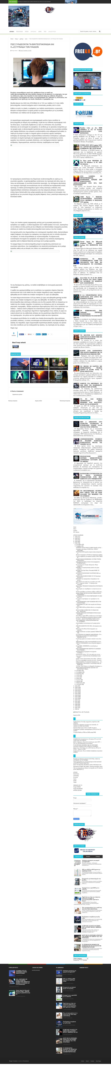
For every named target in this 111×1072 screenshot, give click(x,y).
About (74, 528)
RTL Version (76, 532)
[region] (21, 209)
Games (40, 31)
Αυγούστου (79, 673)
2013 (76, 698)
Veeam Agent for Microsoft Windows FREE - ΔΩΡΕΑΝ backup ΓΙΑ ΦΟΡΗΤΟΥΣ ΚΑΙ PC (91, 244)
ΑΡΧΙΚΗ (12, 31)
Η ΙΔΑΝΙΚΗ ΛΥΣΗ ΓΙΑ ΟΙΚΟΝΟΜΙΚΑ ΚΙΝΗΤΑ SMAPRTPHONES (21, 972)
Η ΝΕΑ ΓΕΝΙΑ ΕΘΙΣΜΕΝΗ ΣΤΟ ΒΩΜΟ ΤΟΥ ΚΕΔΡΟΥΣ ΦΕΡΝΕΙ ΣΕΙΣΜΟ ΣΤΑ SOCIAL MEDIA (35, 1)
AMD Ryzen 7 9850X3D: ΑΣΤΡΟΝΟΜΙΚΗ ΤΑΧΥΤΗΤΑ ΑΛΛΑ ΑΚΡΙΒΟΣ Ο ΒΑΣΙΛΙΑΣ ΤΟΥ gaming (91, 199)
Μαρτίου (78, 681)
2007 (76, 707)
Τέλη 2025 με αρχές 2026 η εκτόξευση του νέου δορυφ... (89, 615)
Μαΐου (78, 678)
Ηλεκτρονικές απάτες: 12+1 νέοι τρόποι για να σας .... (89, 654)
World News (76, 774)
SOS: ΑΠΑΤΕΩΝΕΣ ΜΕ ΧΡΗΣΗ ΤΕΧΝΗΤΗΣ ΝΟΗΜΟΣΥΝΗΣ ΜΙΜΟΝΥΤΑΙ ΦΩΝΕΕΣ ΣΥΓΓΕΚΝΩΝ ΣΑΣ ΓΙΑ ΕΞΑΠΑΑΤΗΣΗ (23, 982)
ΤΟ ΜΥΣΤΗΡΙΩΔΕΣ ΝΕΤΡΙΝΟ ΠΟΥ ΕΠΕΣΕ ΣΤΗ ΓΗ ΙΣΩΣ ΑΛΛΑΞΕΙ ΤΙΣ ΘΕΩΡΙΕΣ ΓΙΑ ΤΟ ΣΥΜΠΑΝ (91, 493)
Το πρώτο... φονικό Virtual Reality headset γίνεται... (88, 618)
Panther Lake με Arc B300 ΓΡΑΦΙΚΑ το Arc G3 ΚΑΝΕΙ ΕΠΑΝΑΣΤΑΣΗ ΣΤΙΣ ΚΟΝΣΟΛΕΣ (91, 130)
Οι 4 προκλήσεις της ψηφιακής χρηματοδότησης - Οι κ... (89, 634)
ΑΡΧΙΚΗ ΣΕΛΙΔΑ (77, 790)
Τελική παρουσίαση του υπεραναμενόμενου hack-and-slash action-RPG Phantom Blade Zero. (87, 762)
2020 (76, 687)
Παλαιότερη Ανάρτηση (65, 400)
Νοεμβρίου (79, 546)
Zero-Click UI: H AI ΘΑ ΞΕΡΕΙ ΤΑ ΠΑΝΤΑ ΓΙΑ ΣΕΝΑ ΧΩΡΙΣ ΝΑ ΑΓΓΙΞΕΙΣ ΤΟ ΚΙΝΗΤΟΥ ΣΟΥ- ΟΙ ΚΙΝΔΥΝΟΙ (91, 280)
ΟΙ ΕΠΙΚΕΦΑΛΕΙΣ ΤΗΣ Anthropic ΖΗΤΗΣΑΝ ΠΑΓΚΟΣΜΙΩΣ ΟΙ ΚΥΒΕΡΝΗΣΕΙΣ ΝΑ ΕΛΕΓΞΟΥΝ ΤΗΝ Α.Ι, (87, 314)
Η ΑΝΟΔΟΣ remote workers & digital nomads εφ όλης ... (89, 547)
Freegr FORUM (77, 787)
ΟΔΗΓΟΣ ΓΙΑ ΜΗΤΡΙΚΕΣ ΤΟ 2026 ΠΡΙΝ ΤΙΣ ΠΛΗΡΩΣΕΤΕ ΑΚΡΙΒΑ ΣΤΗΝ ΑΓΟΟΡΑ (91, 385)
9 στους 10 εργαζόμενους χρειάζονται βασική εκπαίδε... (89, 617)
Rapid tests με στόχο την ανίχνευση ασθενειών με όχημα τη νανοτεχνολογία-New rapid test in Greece (69, 1005)
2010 (76, 702)
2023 (76, 541)
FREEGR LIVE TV (77, 785)
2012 (76, 699)
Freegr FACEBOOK (78, 788)
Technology (76, 775)
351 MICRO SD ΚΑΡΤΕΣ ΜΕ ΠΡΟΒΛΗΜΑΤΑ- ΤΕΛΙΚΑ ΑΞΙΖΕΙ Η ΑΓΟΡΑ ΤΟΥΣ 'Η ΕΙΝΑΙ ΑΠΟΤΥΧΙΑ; (91, 368)
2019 (76, 689)
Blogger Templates (13, 1061)
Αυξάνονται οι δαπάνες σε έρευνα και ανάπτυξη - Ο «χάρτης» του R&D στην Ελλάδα (85, 725)
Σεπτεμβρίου (79, 672)
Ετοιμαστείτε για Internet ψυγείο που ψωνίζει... (69, 988)
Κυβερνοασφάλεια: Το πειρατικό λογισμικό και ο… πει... (89, 661)
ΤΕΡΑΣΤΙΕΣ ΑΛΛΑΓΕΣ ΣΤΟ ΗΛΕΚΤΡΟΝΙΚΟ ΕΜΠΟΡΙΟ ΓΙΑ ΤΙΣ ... (86, 636)
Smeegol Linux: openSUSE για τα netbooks (70, 996)
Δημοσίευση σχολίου (17, 394)
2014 (76, 696)
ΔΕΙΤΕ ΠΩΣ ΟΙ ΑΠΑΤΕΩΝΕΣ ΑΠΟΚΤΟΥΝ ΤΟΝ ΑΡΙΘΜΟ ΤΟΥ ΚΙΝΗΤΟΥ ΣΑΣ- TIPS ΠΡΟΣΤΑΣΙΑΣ (70, 1040)
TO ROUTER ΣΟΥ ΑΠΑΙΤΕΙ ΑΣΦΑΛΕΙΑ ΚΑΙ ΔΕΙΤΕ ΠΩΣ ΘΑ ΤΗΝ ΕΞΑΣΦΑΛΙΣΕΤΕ (91, 336)
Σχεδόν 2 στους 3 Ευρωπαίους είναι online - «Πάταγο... (89, 658)
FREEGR (26, 31)
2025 (76, 538)
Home (74, 527)
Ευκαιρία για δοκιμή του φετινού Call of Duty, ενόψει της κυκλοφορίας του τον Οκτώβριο (86, 759)
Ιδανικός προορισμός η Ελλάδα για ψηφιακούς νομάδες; (89, 554)
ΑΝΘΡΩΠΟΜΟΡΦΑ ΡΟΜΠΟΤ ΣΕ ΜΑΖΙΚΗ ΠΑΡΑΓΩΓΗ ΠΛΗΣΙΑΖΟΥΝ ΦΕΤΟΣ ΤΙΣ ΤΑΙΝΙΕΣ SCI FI (91, 441)
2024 (76, 540)
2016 (76, 693)
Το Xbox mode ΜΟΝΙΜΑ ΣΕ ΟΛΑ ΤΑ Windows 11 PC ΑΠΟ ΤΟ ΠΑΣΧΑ (91, 162)
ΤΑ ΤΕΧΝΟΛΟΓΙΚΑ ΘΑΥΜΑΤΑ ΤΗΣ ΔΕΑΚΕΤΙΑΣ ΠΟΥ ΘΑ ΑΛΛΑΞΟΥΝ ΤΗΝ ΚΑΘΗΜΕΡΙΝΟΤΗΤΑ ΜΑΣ (70, 1050)
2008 (76, 706)
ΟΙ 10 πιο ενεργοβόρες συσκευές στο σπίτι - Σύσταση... (89, 660)
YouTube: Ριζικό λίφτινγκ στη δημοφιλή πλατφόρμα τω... (89, 666)
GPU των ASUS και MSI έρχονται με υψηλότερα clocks (69, 980)
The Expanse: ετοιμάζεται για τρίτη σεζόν (69, 1022)
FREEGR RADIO (19, 31)
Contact (75, 530)
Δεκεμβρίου (79, 544)
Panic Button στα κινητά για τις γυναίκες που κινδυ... (88, 581)
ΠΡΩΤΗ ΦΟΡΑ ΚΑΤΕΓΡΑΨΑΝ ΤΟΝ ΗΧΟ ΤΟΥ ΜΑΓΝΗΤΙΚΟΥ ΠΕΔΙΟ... (87, 668)
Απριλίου (78, 679)
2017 (76, 692)
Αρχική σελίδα (38, 400)
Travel (74, 782)
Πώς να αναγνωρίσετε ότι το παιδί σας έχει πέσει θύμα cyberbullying (70, 1014)
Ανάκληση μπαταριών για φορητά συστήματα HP (69, 971)
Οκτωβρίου (79, 670)
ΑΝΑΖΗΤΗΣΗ (52, 31)
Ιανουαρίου (79, 684)
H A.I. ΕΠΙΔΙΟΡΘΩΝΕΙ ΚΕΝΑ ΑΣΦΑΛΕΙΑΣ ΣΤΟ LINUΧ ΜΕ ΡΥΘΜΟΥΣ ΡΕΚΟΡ (91, 296)
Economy (75, 777)
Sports (74, 779)
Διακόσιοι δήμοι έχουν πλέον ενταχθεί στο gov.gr (84, 727)
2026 (76, 536)
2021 (76, 686)
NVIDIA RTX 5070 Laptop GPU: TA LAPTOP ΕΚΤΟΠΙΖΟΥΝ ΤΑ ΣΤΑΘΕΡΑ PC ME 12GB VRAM (91, 146)
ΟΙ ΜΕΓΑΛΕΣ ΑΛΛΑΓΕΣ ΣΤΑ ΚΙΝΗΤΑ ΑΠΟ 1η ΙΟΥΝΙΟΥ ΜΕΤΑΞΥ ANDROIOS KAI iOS (70, 1031)
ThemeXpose (26, 1061)
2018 (76, 690)
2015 (76, 695)
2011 (76, 701)
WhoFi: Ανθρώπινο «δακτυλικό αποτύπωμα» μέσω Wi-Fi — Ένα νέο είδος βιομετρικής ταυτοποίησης (87, 742)
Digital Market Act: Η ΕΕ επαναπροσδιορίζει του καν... (89, 641)
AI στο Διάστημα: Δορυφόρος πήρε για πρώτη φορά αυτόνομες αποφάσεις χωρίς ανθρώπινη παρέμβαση (85, 745)
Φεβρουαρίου (79, 682)
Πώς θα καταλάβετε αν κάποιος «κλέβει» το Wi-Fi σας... (89, 591)
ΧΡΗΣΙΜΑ (33, 31)
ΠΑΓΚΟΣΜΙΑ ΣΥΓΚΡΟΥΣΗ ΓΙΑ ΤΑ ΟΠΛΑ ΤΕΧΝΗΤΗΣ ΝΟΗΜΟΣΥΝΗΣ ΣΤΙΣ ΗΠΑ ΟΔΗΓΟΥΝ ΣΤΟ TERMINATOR (91, 476)
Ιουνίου (78, 676)
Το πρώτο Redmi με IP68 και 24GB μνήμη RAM (84, 732)
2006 (76, 709)
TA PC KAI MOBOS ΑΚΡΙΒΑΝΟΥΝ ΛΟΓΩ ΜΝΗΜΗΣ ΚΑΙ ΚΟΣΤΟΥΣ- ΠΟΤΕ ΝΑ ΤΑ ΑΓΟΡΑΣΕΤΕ (91, 401)
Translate (84, 960)
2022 (76, 543)
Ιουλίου (78, 675)
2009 (76, 704)
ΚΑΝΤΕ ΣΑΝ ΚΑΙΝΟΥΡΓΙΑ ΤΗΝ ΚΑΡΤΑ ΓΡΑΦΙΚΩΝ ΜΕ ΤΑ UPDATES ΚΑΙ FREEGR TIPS (91, 352)
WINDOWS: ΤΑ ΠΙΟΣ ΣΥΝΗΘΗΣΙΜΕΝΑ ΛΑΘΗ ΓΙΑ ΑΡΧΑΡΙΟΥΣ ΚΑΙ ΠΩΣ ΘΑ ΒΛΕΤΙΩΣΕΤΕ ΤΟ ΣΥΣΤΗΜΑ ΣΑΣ (87, 262)
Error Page (98, 1061)
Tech (45, 31)
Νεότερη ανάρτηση (12, 400)
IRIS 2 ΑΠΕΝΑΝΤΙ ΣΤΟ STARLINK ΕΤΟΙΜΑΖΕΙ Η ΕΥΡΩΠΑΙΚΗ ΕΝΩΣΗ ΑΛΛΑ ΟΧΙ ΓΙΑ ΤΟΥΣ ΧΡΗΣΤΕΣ (91, 424)
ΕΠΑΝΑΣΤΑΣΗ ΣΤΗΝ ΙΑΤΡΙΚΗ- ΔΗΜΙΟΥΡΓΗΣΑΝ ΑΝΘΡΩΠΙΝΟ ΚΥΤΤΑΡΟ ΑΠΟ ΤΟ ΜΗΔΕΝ (91, 459)
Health (74, 780)
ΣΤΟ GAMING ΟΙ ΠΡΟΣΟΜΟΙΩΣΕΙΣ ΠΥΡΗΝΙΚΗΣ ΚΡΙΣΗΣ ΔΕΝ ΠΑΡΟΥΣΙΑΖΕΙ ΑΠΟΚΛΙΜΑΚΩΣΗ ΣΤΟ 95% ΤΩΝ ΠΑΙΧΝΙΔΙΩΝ (87, 180)
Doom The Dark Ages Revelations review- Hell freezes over (87, 764)
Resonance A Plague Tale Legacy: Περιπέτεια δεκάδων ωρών (87, 766)
